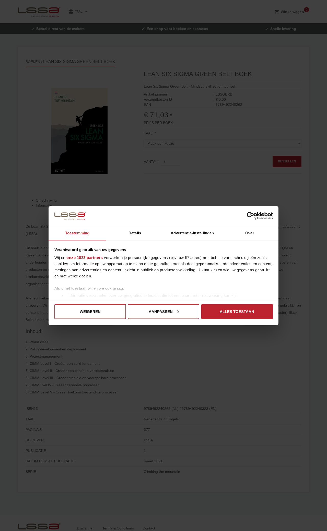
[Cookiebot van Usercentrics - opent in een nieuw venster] (250, 216)
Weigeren (90, 311)
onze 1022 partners (84, 257)
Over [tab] (249, 233)
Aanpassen (161, 311)
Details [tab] (135, 233)
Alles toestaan (237, 311)
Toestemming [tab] (77, 233)
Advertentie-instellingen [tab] (192, 233)
